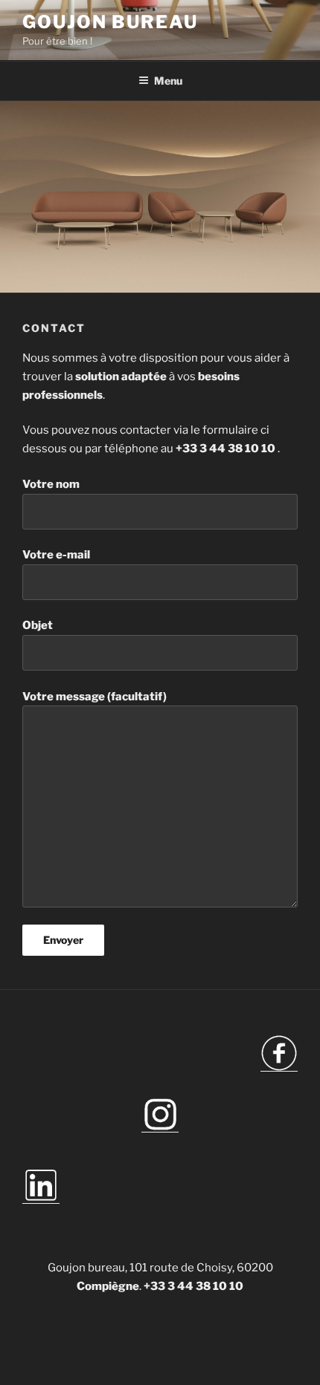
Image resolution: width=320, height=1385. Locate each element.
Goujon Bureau (110, 22)
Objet (37, 625)
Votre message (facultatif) (94, 696)
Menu (168, 80)
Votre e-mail (56, 554)
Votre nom (51, 484)
